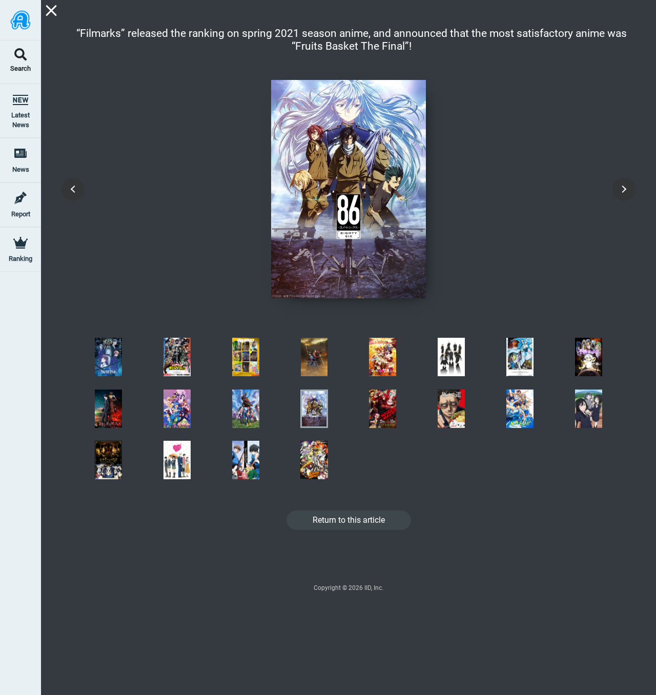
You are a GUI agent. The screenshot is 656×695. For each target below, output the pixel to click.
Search (20, 69)
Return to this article (349, 520)
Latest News (20, 120)
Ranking (20, 258)
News (20, 169)
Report (20, 214)
